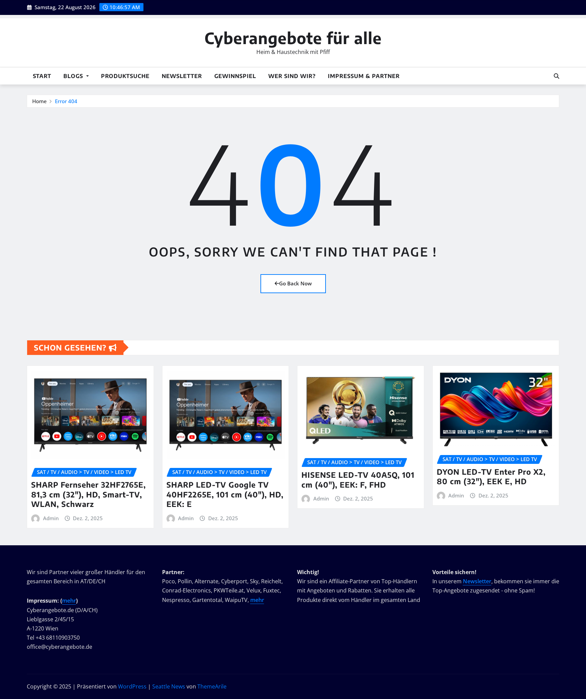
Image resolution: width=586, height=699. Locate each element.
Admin (51, 518)
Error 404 (66, 101)
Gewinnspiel (235, 76)
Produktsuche (125, 76)
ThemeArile (212, 686)
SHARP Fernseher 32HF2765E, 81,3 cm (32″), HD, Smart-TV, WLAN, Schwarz (88, 494)
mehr (69, 600)
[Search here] (556, 76)
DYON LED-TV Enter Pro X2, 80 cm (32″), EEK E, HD (491, 476)
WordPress (132, 686)
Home (39, 101)
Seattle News (168, 686)
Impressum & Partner (364, 76)
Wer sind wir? (292, 76)
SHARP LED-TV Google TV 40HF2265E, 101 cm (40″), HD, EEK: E (225, 494)
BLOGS (74, 76)
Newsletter (182, 76)
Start (42, 76)
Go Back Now (295, 283)
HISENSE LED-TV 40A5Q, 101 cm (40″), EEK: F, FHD (357, 479)
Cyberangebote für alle (293, 38)
